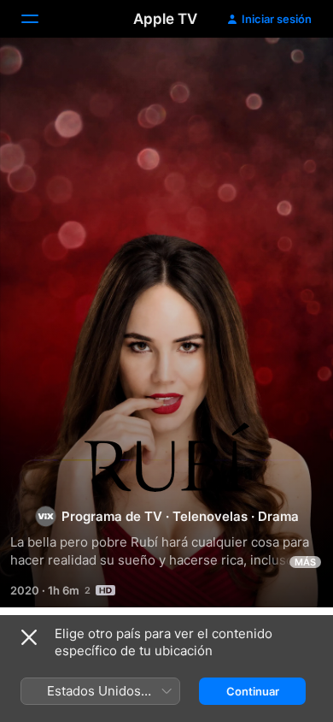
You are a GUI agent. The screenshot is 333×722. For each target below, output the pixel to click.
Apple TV (165, 18)
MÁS (305, 562)
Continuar (252, 691)
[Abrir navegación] (40, 19)
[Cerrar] (29, 637)
